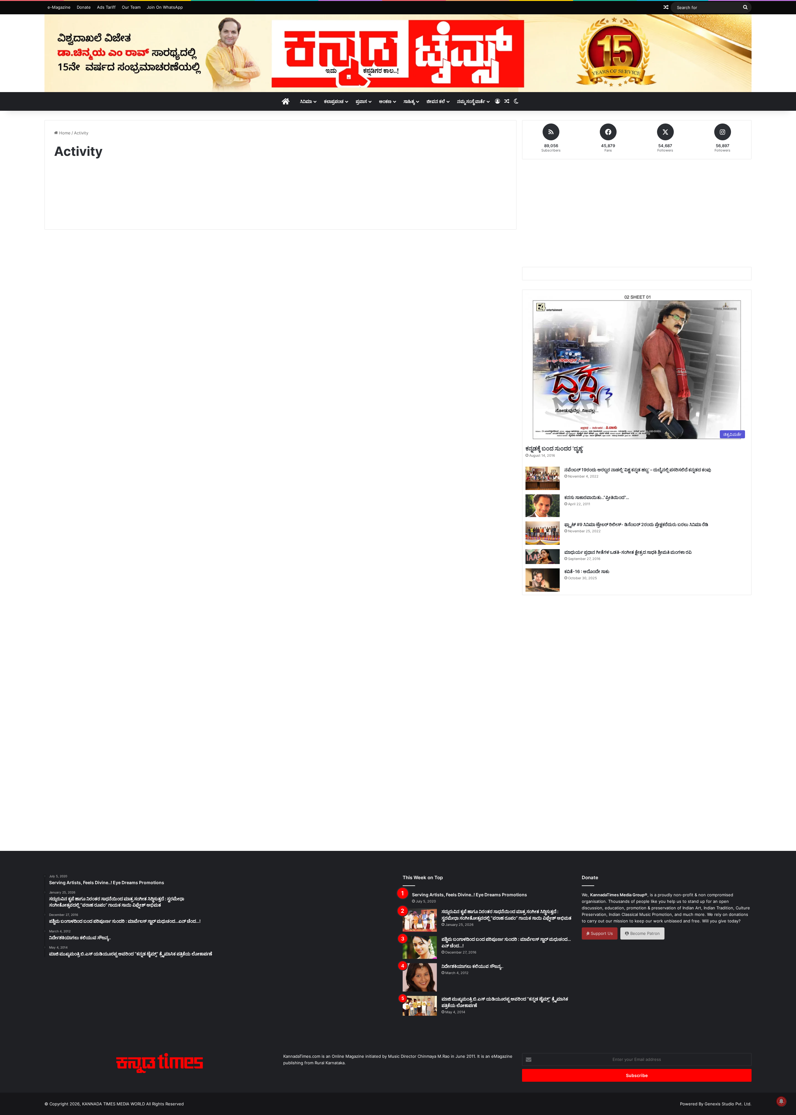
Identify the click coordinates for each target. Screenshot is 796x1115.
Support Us (601, 933)
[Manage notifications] (781, 1101)
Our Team (131, 7)
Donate (84, 7)
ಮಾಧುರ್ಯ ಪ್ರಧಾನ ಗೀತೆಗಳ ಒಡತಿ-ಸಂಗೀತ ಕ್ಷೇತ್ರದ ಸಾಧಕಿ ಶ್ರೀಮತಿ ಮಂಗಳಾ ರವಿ (628, 552)
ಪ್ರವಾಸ (361, 101)
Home (64, 132)
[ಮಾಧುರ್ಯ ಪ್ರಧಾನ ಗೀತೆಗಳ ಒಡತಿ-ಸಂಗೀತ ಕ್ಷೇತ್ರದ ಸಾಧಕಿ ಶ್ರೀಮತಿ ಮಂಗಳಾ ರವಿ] (542, 556)
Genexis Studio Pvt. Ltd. (728, 1103)
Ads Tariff (106, 7)
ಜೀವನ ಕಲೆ (436, 101)
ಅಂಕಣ (385, 101)
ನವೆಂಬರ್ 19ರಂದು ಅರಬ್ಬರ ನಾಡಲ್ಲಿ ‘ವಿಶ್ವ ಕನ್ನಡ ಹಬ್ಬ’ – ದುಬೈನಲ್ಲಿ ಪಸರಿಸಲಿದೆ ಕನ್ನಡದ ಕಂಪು (637, 469)
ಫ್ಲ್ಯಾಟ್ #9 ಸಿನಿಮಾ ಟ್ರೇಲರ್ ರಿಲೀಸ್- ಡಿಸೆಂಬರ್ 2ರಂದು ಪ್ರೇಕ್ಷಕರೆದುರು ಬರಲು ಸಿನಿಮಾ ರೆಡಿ (636, 524)
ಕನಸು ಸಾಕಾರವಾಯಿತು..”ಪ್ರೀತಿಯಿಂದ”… (596, 497)
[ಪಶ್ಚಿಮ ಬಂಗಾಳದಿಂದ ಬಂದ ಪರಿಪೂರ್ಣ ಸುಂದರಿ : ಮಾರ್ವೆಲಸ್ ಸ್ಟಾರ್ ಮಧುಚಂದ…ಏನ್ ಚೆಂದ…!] (420, 947)
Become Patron (644, 933)
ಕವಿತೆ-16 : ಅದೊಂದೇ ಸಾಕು (586, 571)
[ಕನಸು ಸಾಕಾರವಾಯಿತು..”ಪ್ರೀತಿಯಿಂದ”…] (542, 505)
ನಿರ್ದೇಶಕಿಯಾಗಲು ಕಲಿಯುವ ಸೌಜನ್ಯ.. (472, 966)
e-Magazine (59, 7)
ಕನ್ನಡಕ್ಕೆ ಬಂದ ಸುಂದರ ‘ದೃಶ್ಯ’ (554, 448)
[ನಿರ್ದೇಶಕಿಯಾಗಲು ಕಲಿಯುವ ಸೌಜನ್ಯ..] (420, 977)
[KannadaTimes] (398, 53)
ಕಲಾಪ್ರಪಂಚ (334, 101)
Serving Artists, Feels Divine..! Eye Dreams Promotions (469, 894)
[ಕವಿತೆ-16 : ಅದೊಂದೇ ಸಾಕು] (542, 580)
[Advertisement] (280, 194)
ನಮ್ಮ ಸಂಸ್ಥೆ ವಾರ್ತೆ (471, 101)
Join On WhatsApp (165, 7)
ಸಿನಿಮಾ (306, 101)
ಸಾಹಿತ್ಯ (409, 101)
